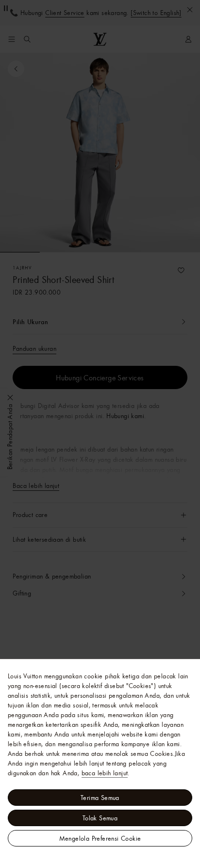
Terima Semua (100, 797)
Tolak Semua (100, 818)
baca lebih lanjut (105, 772)
